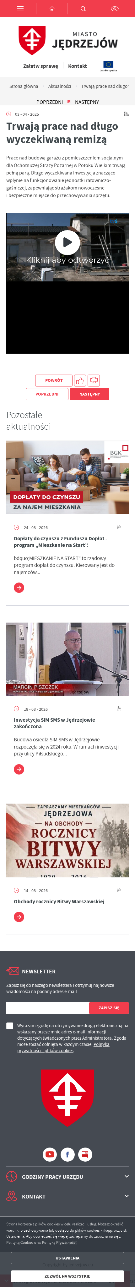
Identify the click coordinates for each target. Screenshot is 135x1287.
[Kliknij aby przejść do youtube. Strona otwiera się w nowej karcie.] (50, 1155)
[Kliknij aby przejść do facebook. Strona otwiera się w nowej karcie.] (68, 1155)
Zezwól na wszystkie (67, 1276)
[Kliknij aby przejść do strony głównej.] (51, 8)
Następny (87, 102)
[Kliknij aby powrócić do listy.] (69, 102)
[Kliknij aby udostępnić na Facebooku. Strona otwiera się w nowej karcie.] (80, 381)
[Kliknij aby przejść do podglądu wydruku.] (94, 381)
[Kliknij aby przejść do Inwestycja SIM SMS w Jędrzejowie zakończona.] (67, 659)
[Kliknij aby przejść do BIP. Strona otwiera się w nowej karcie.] (85, 1155)
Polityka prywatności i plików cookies (63, 1047)
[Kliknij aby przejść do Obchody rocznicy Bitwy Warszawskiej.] (67, 840)
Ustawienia (67, 1258)
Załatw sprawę (40, 66)
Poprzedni (49, 102)
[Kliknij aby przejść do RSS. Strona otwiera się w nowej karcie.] (126, 114)
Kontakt (77, 66)
